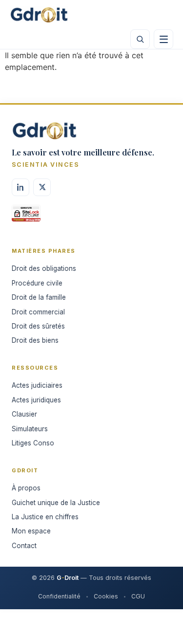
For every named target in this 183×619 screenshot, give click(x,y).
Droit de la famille (39, 297)
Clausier (24, 414)
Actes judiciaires (37, 385)
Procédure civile (37, 283)
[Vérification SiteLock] (26, 216)
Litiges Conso (33, 443)
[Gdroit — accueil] (39, 14)
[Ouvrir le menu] (163, 39)
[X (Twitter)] (42, 187)
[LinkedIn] (20, 187)
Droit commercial (38, 312)
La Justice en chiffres (45, 517)
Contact (24, 546)
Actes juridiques (36, 400)
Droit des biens (35, 340)
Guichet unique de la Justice (56, 503)
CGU (138, 596)
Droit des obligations (44, 268)
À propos (26, 488)
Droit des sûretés (38, 326)
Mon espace (31, 531)
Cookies (106, 596)
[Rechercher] (140, 39)
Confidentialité (59, 596)
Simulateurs (30, 429)
